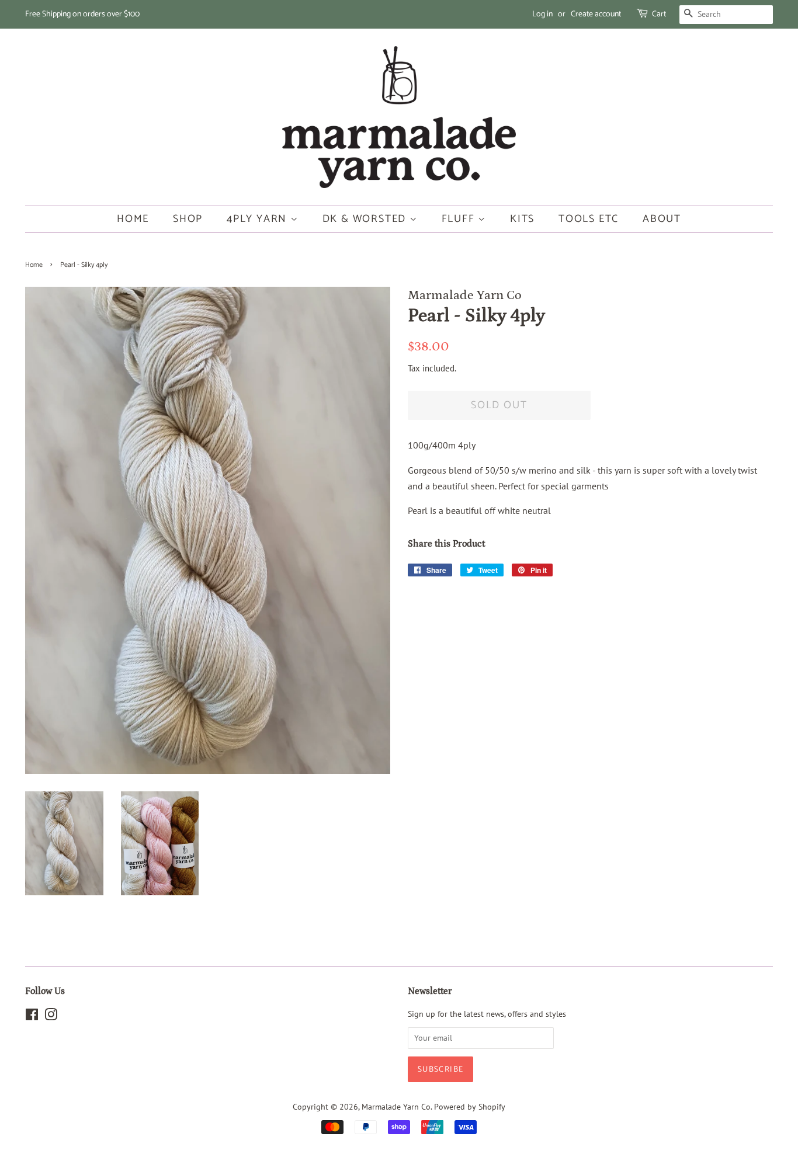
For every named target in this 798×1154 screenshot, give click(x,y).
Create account (596, 14)
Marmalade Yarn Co (396, 1106)
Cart (659, 14)
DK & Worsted (366, 219)
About (662, 219)
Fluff (460, 219)
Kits (522, 219)
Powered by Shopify (469, 1106)
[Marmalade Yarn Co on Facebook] (32, 1017)
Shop (188, 219)
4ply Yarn (258, 219)
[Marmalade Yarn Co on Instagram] (50, 1017)
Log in (542, 14)
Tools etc (588, 219)
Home (133, 219)
